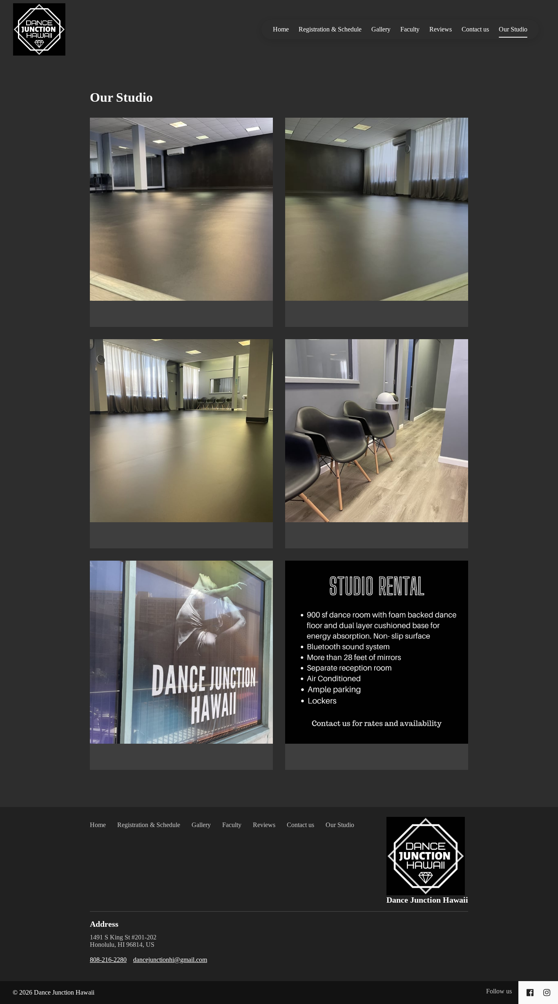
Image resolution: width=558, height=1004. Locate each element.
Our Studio (513, 29)
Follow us (499, 991)
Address (104, 923)
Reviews (440, 29)
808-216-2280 (108, 959)
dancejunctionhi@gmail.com (170, 959)
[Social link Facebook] (530, 992)
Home (281, 29)
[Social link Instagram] (546, 992)
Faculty (410, 29)
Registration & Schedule (330, 29)
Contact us (475, 29)
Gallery (381, 29)
